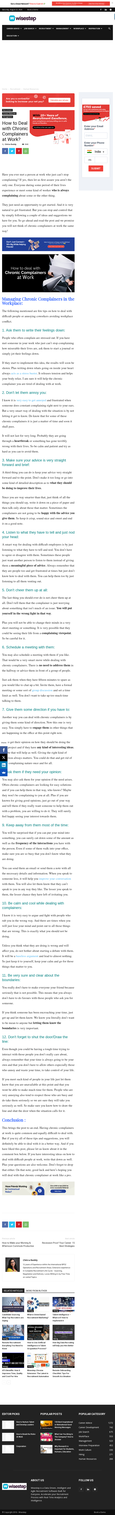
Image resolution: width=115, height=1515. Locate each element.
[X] (3, 757)
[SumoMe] (3, 772)
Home (4, 89)
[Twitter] (12, 151)
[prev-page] (4, 1382)
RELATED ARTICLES (13, 1291)
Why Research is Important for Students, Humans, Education (64, 1449)
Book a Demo (32, 9)
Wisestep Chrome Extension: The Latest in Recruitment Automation (38, 1373)
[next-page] (9, 1382)
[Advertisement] (78, 18)
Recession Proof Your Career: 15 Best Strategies (58, 1244)
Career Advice (13, 28)
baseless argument (27, 956)
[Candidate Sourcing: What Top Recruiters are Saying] (13, 1304)
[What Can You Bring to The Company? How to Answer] (46, 1437)
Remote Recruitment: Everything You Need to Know (12, 1345)
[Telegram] (110, 10)
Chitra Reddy (10, 144)
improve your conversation (55, 879)
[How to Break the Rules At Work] (8, 1437)
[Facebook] (101, 10)
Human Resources (9, 113)
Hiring (5, 1311)
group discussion (42, 690)
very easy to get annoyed (31, 400)
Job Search (29, 28)
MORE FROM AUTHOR (36, 1291)
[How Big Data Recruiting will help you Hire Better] (64, 1332)
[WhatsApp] (26, 151)
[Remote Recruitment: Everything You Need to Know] (13, 1332)
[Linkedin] (105, 10)
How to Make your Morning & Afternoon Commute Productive (18, 1244)
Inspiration (94, 28)
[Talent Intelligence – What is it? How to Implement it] (64, 1304)
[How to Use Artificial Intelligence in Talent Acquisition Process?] (38, 1332)
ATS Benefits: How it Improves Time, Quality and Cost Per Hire (12, 1373)
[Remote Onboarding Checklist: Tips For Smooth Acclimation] (64, 1360)
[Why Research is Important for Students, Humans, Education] (46, 1449)
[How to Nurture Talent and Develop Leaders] (8, 1425)
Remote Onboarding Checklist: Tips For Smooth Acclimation (62, 1373)
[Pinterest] (19, 151)
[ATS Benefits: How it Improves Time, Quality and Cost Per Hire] (13, 1360)
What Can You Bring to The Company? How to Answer (64, 1437)
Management (62, 28)
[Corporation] (8, 1449)
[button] (109, 28)
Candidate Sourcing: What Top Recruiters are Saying (13, 1317)
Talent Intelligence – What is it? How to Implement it (62, 1317)
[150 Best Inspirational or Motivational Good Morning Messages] (46, 1425)
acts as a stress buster (24, 373)
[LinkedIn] (3, 765)
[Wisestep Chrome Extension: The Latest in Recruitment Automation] (38, 1360)
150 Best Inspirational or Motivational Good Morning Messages (64, 1424)
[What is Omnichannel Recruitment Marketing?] (38, 1304)
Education (12, 36)
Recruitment (45, 28)
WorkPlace (79, 28)
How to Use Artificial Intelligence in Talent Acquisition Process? (36, 1345)
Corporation (21, 1446)
